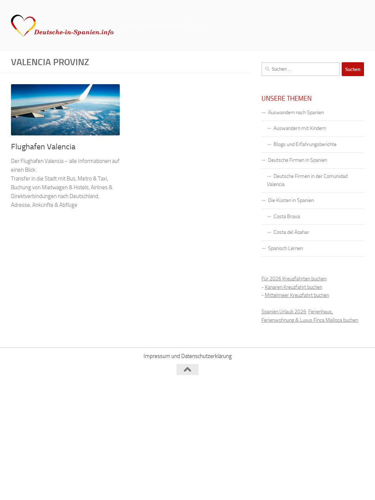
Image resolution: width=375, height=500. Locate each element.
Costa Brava (287, 216)
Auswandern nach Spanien (296, 112)
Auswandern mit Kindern (300, 128)
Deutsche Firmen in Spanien (297, 160)
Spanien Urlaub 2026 (283, 312)
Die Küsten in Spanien (291, 200)
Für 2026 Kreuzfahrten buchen (293, 279)
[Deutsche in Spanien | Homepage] (62, 26)
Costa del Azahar (291, 232)
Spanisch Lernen (285, 248)
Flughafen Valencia (43, 147)
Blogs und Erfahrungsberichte (305, 144)
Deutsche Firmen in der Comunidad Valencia (307, 180)
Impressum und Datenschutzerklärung (188, 356)
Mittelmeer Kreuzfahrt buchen (297, 295)
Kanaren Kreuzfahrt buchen (293, 287)
